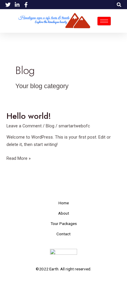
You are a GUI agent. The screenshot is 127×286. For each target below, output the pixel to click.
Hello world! (28, 116)
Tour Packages (64, 223)
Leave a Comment (24, 126)
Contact (63, 233)
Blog (50, 126)
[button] (118, 4)
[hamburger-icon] (104, 21)
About (63, 213)
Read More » (18, 158)
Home (63, 202)
